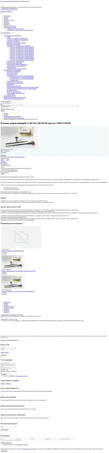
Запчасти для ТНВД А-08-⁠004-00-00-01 (17, 38)
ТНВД (8, 37)
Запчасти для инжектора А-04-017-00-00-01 (22, 54)
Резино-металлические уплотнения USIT (15, 97)
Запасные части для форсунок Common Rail (19, 45)
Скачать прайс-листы (9, 26)
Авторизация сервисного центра (20, 1)
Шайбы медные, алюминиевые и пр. (14, 98)
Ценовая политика (9, 308)
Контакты (6, 24)
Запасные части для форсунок (15, 83)
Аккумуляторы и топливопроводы (16, 65)
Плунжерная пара (12, 90)
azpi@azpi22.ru (14, 8)
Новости (6, 17)
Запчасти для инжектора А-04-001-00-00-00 (22, 47)
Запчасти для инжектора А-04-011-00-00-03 (22, 50)
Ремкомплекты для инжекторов (15, 61)
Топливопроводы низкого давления (16, 68)
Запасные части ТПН (13, 41)
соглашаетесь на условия (29, 449)
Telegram (20, 315)
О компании (7, 15)
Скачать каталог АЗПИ (10, 27)
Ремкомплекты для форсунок (15, 81)
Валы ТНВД (10, 84)
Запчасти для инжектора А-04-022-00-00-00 (22, 55)
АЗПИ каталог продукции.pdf (15, 28)
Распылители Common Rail (14, 63)
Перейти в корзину (6, 383)
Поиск (2, 110)
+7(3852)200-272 (5, 315)
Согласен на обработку (15, 376)
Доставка (16, 157)
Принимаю (4, 451)
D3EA (7, 160)
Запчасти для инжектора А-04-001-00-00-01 (22, 48)
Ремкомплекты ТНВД (10, 96)
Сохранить (3, 355)
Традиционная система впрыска (12, 70)
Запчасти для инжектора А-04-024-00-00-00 (22, 58)
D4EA (2, 160)
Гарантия (6, 21)
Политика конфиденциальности (9, 340)
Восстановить (4, 429)
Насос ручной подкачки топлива (16, 93)
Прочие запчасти (11, 67)
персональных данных (21, 376)
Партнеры (6, 23)
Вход (2, 1)
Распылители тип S (12, 74)
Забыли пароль (5, 352)
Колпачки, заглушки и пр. (14, 91)
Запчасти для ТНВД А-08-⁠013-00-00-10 (17, 40)
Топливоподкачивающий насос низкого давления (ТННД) (23, 87)
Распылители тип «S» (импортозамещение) (22, 78)
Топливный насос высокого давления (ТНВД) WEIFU (21, 88)
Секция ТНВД (11, 94)
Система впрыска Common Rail (12, 35)
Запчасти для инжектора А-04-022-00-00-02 (22, 57)
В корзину (3, 155)
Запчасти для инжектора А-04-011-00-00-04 (22, 51)
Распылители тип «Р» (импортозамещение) (22, 77)
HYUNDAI (4, 162)
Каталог (6, 18)
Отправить (3, 374)
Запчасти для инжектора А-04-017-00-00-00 (22, 53)
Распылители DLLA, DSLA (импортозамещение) (20, 76)
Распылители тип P (12, 73)
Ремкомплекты (14, 80)
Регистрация (7, 1)
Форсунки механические (14, 71)
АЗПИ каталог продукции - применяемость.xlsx (20, 30)
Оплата (12, 157)
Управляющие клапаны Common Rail (17, 64)
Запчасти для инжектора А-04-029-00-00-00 (22, 60)
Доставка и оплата (9, 20)
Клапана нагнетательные (14, 86)
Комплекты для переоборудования (16, 43)
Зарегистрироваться (6, 443)
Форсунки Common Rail (13, 44)
